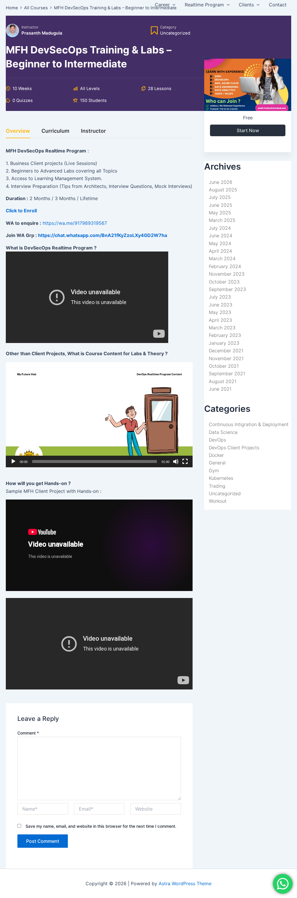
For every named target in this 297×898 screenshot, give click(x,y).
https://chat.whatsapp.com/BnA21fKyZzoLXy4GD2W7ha (102, 235)
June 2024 (220, 235)
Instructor (30, 27)
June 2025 (220, 205)
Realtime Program (204, 5)
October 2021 (224, 366)
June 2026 (220, 182)
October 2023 (224, 282)
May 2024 (220, 243)
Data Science (223, 432)
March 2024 (222, 258)
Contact (278, 5)
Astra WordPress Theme (185, 883)
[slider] (94, 461)
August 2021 (222, 381)
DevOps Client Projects (234, 447)
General (217, 463)
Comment (28, 732)
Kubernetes (221, 478)
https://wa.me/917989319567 (75, 223)
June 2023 (220, 305)
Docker (216, 455)
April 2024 (220, 251)
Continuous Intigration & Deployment (249, 424)
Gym (214, 470)
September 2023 (227, 289)
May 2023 (220, 312)
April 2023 (220, 320)
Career (162, 5)
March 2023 (222, 328)
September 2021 (227, 373)
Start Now (248, 130)
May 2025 (220, 212)
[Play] (13, 461)
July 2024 (220, 228)
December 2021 (226, 350)
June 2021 (220, 389)
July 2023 (220, 297)
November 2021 (226, 358)
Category (168, 27)
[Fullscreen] (185, 461)
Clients (246, 5)
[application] (172, 4)
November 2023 (227, 274)
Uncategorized (225, 493)
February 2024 (225, 266)
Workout (218, 501)
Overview (18, 131)
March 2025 (222, 220)
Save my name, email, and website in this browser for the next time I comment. (101, 826)
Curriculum (55, 131)
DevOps (217, 440)
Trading (217, 486)
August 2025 (223, 190)
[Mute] (176, 461)
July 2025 (220, 197)
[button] (99, 414)
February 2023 (225, 335)
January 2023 (224, 343)
